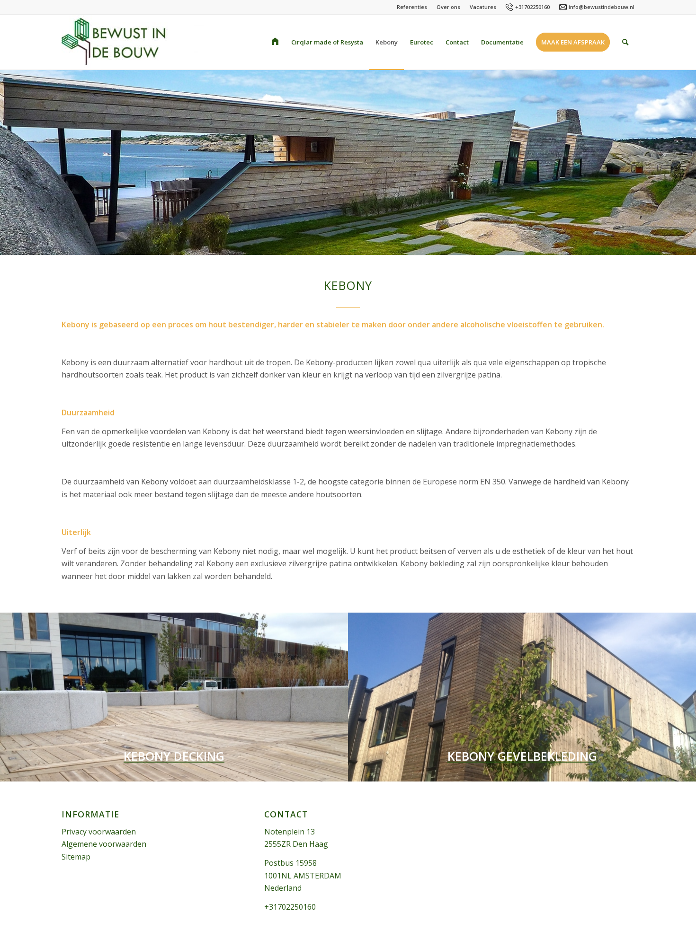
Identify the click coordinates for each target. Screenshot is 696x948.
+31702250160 (532, 6)
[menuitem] (275, 42)
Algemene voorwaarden (104, 844)
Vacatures (483, 6)
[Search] (625, 42)
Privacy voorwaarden (99, 831)
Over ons (448, 6)
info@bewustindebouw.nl (601, 6)
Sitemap (76, 856)
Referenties (412, 6)
